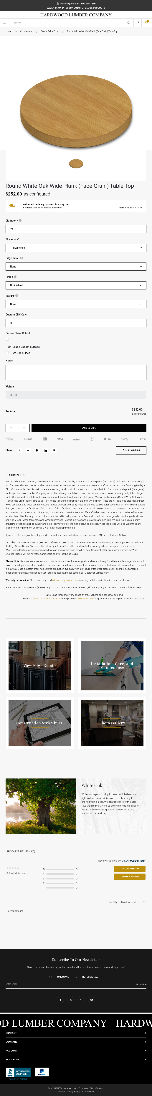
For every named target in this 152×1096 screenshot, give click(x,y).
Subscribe (141, 984)
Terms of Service (87, 1092)
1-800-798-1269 (85, 598)
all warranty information (65, 580)
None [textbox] (13, 266)
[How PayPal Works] (42, 1072)
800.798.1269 (88, 3)
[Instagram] (71, 999)
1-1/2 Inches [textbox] (17, 247)
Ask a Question (130, 868)
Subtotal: (11, 411)
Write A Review (130, 876)
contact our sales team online (46, 598)
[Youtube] (91, 999)
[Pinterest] (81, 999)
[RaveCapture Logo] (133, 861)
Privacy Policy (72, 1092)
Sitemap (61, 1092)
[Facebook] (60, 999)
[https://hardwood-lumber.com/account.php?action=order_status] (137, 23)
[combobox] (76, 248)
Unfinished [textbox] (16, 285)
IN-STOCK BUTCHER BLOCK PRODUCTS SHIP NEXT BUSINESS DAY (76, 8)
